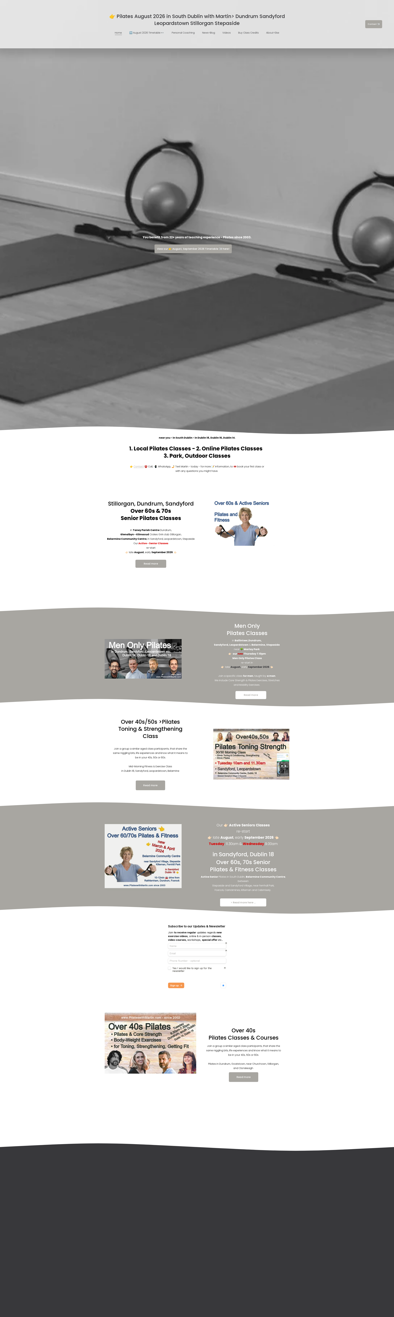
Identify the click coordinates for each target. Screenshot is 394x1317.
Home (118, 32)
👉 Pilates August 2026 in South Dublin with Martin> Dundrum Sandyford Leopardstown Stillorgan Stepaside (197, 20)
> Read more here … (243, 902)
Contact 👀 (374, 24)
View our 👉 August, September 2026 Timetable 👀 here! (193, 249)
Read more (151, 563)
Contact (139, 466)
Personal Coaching (183, 32)
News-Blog (208, 32)
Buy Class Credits (248, 32)
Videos (226, 32)
